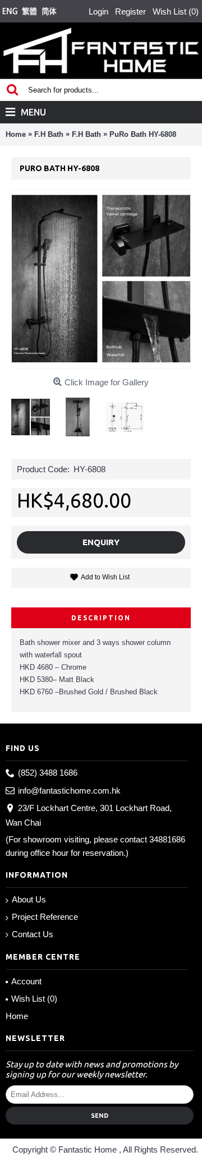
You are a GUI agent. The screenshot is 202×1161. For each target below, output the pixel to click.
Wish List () (34, 998)
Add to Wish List (105, 577)
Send (99, 1115)
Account (26, 981)
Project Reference (45, 917)
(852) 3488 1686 (47, 772)
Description (101, 617)
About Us (29, 899)
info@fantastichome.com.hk (69, 790)
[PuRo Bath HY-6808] (34, 412)
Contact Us (32, 934)
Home (17, 1016)
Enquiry (101, 542)
